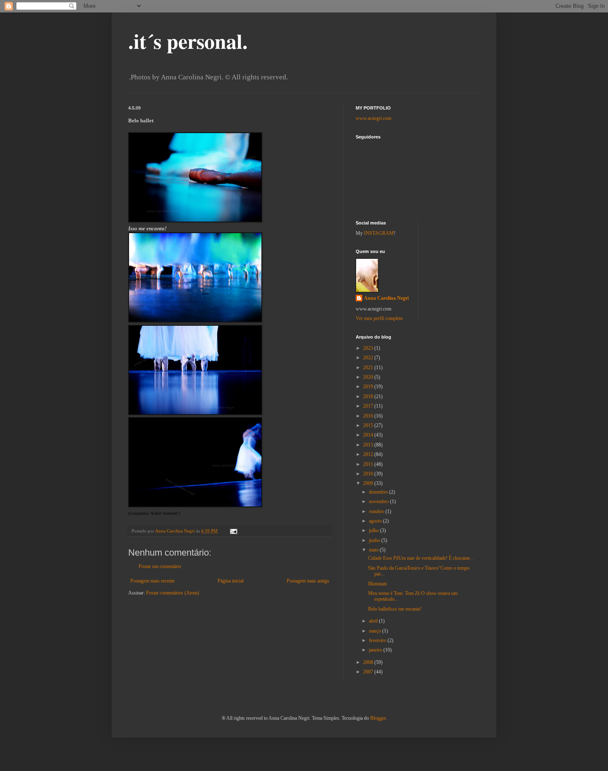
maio (374, 550)
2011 (368, 464)
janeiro (376, 650)
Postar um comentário (160, 566)
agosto (376, 521)
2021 (368, 367)
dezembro (379, 492)
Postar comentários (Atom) (172, 593)
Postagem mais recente (152, 581)
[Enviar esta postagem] (233, 530)
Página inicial (231, 581)
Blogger (377, 718)
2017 (368, 406)
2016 (368, 416)
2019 (368, 386)
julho (374, 530)
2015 (368, 425)
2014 (368, 435)
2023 (368, 348)
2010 (368, 474)
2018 (368, 396)
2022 (368, 357)
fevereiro (378, 640)
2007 (368, 672)
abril (374, 621)
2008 (368, 662)
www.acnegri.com (373, 118)
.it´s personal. (188, 41)
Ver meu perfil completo (379, 318)
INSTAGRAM (379, 233)
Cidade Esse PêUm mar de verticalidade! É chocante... (421, 558)
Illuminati (377, 584)
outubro (377, 511)
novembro (379, 501)
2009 (368, 483)
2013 (368, 445)
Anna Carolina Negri (386, 298)
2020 (368, 377)
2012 (368, 454)
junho (375, 540)
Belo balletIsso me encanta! (394, 609)
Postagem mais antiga (308, 581)
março (375, 631)
